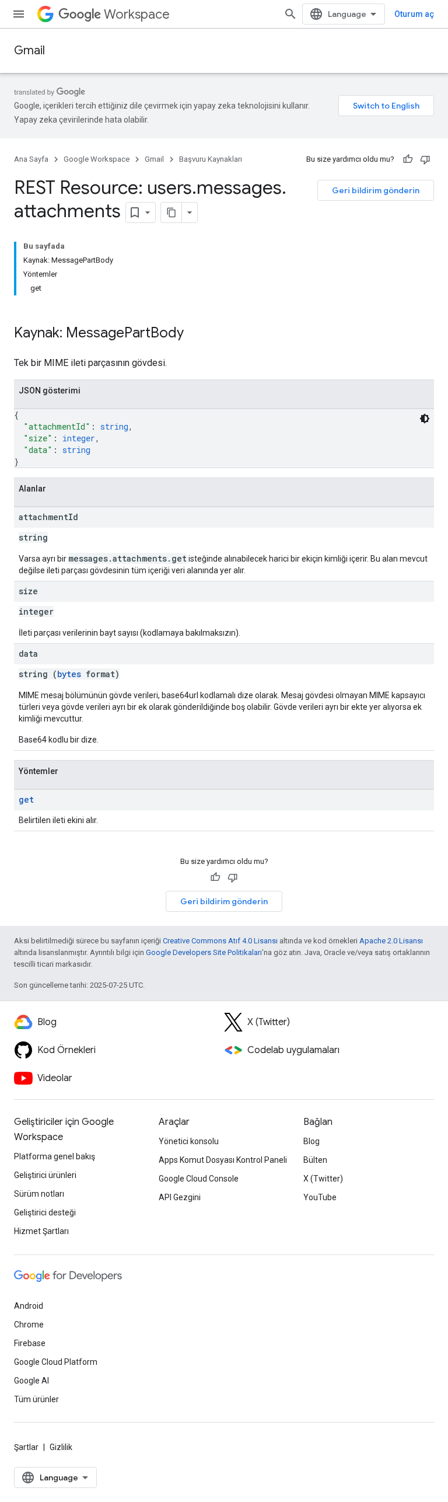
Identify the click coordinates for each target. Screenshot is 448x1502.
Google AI (31, 1380)
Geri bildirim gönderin (375, 190)
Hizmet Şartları (41, 1231)
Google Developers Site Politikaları (204, 952)
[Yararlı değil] (425, 159)
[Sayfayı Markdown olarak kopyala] (171, 212)
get (26, 799)
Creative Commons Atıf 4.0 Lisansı (220, 940)
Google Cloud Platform (55, 1362)
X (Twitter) (323, 1178)
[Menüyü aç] (18, 14)
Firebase (30, 1343)
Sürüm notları (39, 1193)
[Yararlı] (407, 159)
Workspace (137, 14)
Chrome (29, 1324)
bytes (69, 673)
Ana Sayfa (31, 159)
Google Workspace (97, 159)
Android (28, 1306)
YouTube (320, 1197)
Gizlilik (61, 1447)
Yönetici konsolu (189, 1141)
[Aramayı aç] (291, 14)
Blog (311, 1141)
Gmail (29, 50)
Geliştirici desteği (45, 1212)
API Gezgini (180, 1197)
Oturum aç (414, 14)
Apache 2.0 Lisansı (391, 940)
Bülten (315, 1160)
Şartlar (26, 1447)
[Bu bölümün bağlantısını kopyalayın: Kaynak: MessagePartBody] (195, 334)
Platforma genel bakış (54, 1156)
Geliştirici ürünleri (45, 1175)
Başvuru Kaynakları (210, 159)
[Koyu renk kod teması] (424, 418)
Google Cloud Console (199, 1178)
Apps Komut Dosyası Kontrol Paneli (223, 1160)
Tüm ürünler (36, 1399)
